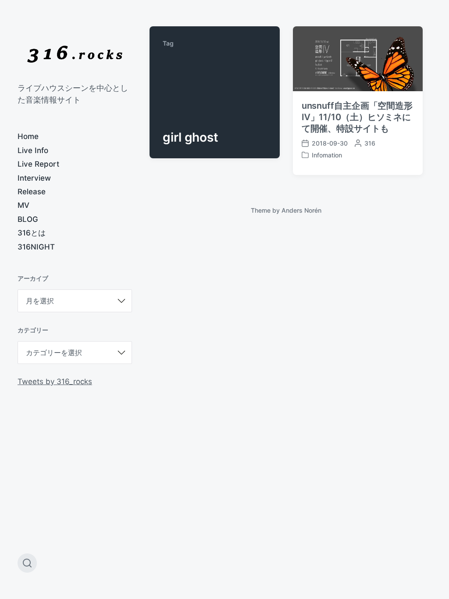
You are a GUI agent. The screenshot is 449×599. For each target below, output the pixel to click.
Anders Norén (301, 210)
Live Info (33, 150)
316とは (32, 232)
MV (23, 205)
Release (32, 191)
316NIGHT (36, 246)
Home (28, 136)
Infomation (327, 155)
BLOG (28, 219)
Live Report (38, 164)
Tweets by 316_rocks (55, 381)
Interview (34, 178)
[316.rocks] (75, 54)
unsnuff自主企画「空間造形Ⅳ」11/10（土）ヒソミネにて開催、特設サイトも (357, 117)
